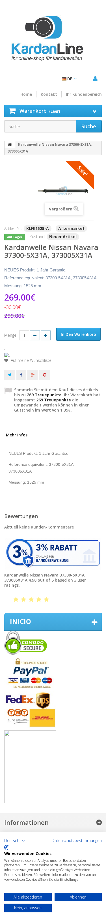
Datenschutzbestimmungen (77, 841)
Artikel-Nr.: (13, 228)
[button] (14, 840)
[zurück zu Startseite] (10, 144)
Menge (10, 335)
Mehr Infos (16, 435)
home (26, 94)
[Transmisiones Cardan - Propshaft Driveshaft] (46, 41)
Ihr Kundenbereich (84, 94)
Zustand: (37, 236)
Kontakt (49, 94)
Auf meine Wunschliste (30, 360)
